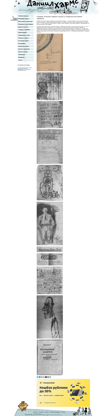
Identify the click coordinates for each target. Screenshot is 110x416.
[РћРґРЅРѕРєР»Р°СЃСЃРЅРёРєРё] (42, 377)
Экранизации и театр (24, 35)
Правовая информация (55, 412)
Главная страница (23, 16)
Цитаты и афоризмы (24, 49)
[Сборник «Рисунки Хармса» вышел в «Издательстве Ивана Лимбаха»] (50, 71)
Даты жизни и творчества (25, 21)
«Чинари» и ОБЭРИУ (24, 29)
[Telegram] (44, 377)
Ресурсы (63, 412)
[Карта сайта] (87, 2)
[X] (46, 377)
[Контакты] (87, 5)
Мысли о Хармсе (23, 51)
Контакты (47, 412)
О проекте (35, 412)
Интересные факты (23, 46)
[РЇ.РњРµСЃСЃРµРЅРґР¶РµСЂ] (37, 377)
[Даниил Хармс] (55, 4)
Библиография (22, 32)
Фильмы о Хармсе (23, 38)
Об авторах (41, 412)
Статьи (20, 60)
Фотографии (21, 43)
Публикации (21, 54)
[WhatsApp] (50, 377)
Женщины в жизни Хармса (25, 24)
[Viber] (48, 377)
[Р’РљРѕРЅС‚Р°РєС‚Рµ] (40, 377)
